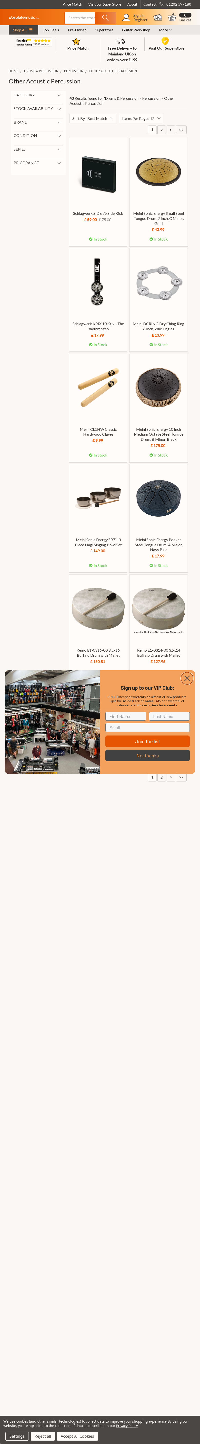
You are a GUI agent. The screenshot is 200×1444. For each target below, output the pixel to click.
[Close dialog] (187, 678)
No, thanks (148, 755)
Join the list (147, 741)
